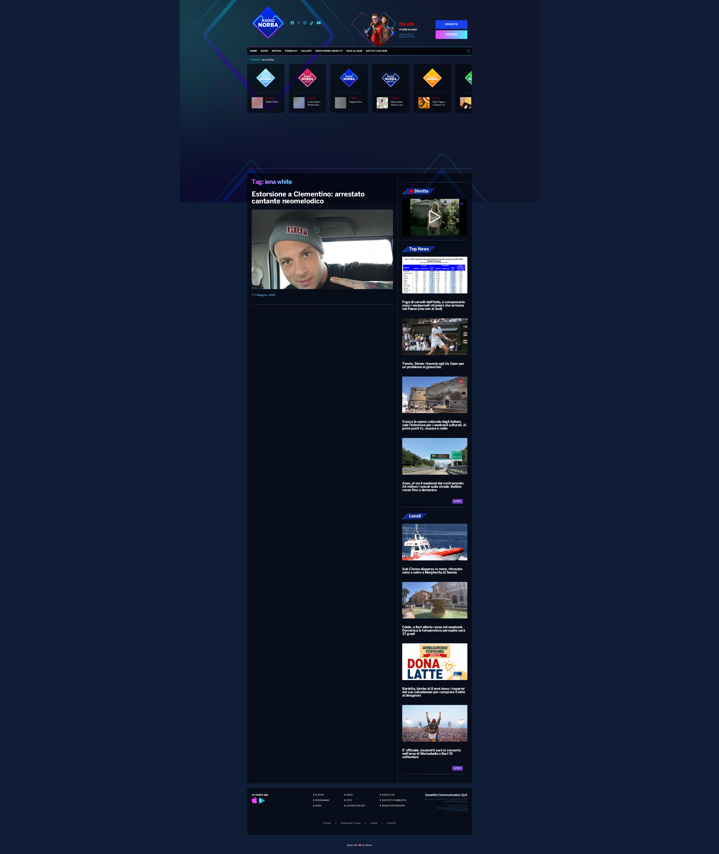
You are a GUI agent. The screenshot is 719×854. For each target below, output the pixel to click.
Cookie (373, 823)
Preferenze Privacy (351, 823)
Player (319, 795)
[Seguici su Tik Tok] (312, 23)
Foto (348, 800)
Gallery (306, 51)
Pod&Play (291, 51)
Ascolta (451, 24)
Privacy (327, 823)
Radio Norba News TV (328, 51)
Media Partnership (393, 806)
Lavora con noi (355, 806)
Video (349, 795)
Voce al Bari (354, 51)
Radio (264, 51)
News (318, 806)
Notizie (276, 51)
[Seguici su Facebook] (292, 23)
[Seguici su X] (298, 23)
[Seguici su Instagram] (305, 23)
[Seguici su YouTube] (319, 23)
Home (253, 51)
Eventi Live (388, 795)
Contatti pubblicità (393, 800)
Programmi (322, 800)
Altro (457, 501)
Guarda (451, 34)
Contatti (391, 823)
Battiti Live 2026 (376, 51)
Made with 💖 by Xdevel (359, 845)
